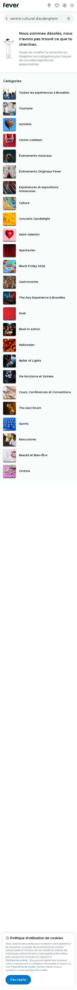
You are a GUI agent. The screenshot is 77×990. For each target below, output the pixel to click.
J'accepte (18, 980)
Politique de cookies (16, 960)
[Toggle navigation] (72, 5)
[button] (68, 18)
